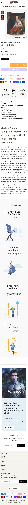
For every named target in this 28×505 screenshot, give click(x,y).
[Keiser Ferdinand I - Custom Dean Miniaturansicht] (2, 12)
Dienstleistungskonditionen (11, 500)
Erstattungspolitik (23, 500)
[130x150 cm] (5, 56)
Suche (2, 500)
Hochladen (5, 59)
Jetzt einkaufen (8, 427)
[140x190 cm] (13, 56)
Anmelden (21, 445)
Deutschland (13, 488)
